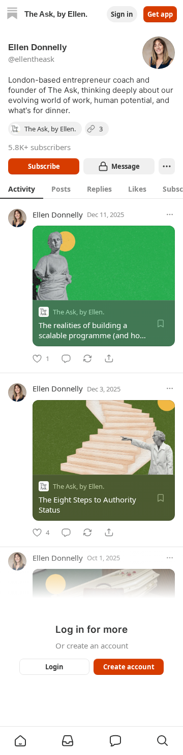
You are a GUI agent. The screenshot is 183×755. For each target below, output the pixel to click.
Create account (129, 666)
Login (54, 666)
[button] (20, 741)
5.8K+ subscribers (39, 147)
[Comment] (66, 358)
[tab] (21, 188)
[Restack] (87, 358)
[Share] (108, 358)
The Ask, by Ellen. (78, 311)
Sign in (122, 14)
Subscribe (44, 166)
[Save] (160, 323)
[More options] (170, 214)
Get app (160, 14)
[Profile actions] (167, 166)
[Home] (12, 14)
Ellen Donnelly (58, 214)
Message (125, 166)
